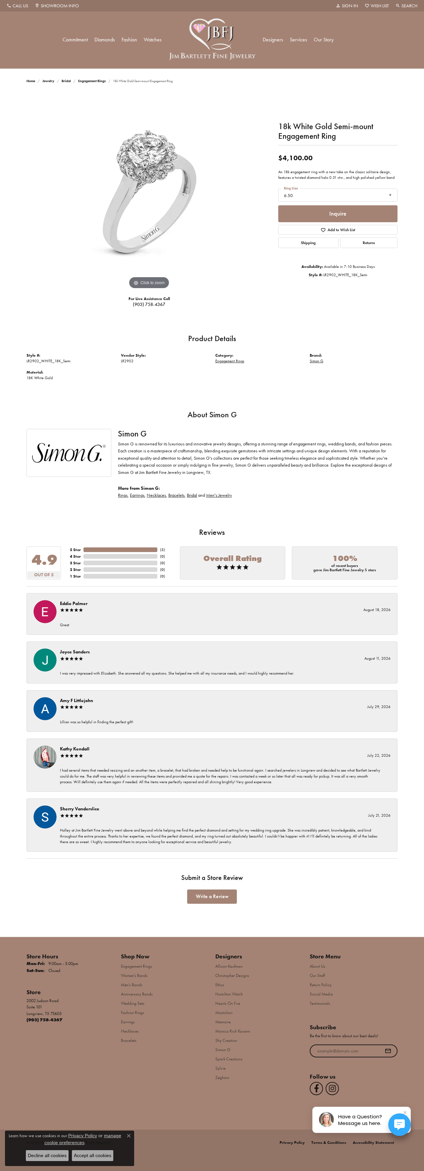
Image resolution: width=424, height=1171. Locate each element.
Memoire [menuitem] (223, 1022)
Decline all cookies (47, 1155)
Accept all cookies (92, 1155)
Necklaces (156, 495)
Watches (153, 39)
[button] (347, 5)
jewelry (48, 81)
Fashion (129, 39)
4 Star (75, 556)
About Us (317, 966)
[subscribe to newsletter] (388, 1051)
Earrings (137, 495)
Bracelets (176, 495)
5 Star (75, 549)
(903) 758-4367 (149, 304)
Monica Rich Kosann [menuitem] (232, 1031)
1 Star (75, 576)
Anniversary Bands (137, 994)
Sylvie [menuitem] (220, 1068)
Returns (369, 242)
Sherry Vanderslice (79, 809)
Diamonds (104, 39)
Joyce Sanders (75, 652)
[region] (149, 191)
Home (30, 81)
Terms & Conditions (328, 1142)
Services (298, 39)
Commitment (75, 39)
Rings (123, 495)
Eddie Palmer (73, 603)
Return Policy (321, 985)
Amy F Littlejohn (76, 700)
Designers (273, 39)
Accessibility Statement (373, 1142)
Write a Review (212, 896)
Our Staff (317, 975)
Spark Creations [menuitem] (228, 1059)
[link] (17, 5)
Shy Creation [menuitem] (226, 1040)
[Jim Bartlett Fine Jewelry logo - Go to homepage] (212, 40)
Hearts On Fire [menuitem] (227, 1003)
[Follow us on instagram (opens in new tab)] (332, 1088)
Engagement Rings (92, 81)
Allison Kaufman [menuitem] (228, 966)
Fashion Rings (132, 1012)
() (162, 549)
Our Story (324, 39)
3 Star (75, 563)
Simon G (316, 361)
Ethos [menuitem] (219, 985)
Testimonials (320, 1003)
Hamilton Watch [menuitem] (229, 994)
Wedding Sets (132, 1003)
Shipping (308, 242)
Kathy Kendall (74, 749)
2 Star (75, 569)
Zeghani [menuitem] (222, 1077)
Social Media (321, 994)
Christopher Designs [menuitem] (232, 975)
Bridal (66, 81)
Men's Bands (131, 985)
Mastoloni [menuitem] (224, 1012)
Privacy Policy (292, 1142)
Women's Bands (134, 975)
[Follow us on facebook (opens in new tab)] (316, 1088)
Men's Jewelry (219, 495)
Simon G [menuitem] (222, 1049)
